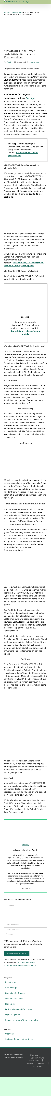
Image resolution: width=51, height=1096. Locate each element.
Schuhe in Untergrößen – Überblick (21, 1020)
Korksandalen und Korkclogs (18, 1009)
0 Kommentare (34, 62)
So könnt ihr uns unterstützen (19, 1039)
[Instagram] (13, 1063)
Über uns (9, 1034)
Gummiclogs (11, 987)
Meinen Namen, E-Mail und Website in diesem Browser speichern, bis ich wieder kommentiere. (23, 944)
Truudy (9, 62)
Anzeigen (31, 98)
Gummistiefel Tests (14, 998)
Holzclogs (10, 1004)
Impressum (37, 1066)
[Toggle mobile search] (42, 1)
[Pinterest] (17, 1063)
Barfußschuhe (17, 12)
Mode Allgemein (12, 1014)
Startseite (7, 12)
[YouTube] (10, 1063)
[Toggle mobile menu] (46, 1)
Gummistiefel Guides (15, 993)
